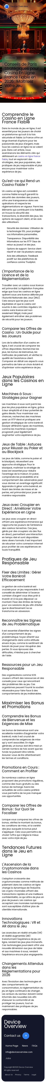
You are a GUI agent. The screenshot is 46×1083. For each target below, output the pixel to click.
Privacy (18, 1074)
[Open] (39, 6)
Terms (26, 1074)
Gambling (10, 58)
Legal (34, 1074)
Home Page (12, 1045)
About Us (9, 1074)
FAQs (34, 1045)
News (25, 1045)
